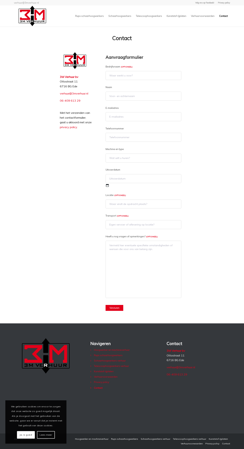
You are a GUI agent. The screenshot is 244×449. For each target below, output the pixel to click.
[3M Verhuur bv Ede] (32, 15)
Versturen (114, 308)
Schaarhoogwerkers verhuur (110, 360)
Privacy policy (224, 2)
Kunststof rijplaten (104, 371)
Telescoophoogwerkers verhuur (111, 366)
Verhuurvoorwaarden (106, 376)
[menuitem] (204, 3)
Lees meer (46, 434)
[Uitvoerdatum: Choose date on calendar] (107, 185)
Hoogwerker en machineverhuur (112, 349)
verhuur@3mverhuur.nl (26, 2)
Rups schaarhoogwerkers (108, 355)
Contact (98, 387)
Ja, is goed (26, 434)
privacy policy (68, 127)
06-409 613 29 (70, 100)
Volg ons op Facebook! (204, 2)
